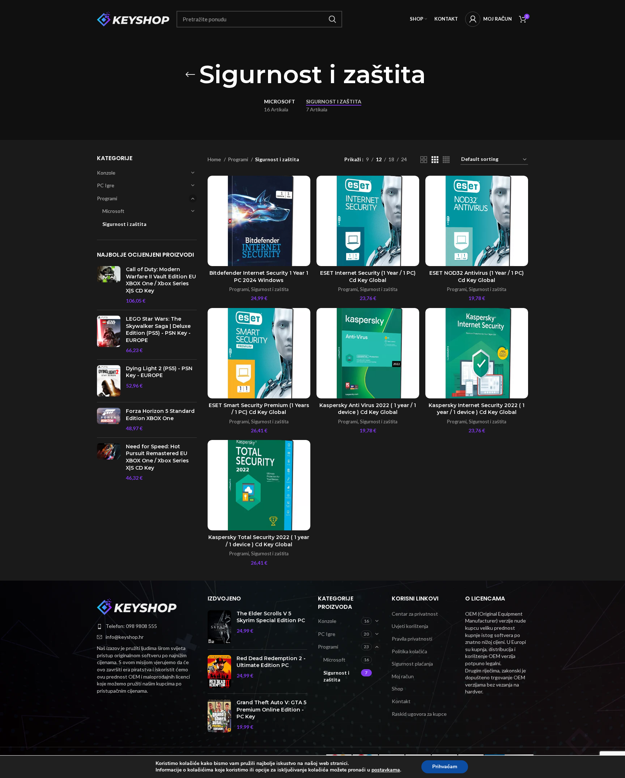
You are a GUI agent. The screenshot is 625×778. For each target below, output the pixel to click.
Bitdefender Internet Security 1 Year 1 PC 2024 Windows (258, 276)
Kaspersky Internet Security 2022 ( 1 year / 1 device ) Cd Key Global (476, 409)
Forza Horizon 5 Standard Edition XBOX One (160, 415)
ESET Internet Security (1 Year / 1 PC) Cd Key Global (368, 276)
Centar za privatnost (415, 614)
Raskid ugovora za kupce (419, 714)
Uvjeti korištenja (410, 626)
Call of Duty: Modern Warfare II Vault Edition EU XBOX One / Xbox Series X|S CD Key (161, 280)
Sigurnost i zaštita (124, 224)
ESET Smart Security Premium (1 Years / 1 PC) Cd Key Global (259, 409)
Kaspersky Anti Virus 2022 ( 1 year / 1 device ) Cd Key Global (367, 409)
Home (215, 159)
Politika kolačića (409, 651)
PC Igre (105, 185)
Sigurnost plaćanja (412, 664)
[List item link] (147, 626)
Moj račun (403, 676)
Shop (397, 688)
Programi (107, 198)
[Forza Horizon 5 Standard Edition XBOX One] (108, 420)
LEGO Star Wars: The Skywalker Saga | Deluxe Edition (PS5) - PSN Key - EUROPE (158, 329)
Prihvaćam (444, 766)
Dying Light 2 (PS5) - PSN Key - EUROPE (159, 372)
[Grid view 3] (434, 159)
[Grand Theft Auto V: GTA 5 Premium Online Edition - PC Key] (219, 715)
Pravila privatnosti (412, 639)
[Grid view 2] (423, 159)
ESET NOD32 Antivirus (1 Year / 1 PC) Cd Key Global (476, 276)
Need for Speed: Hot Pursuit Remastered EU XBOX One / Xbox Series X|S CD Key (157, 457)
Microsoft (113, 211)
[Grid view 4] (446, 159)
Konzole (106, 173)
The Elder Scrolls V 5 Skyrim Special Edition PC (271, 617)
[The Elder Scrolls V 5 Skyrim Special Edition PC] (219, 627)
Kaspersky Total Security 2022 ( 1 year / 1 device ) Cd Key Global (258, 541)
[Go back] (190, 74)
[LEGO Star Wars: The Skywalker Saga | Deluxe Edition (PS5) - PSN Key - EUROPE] (108, 335)
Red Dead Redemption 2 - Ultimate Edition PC (271, 662)
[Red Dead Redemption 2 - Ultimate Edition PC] (219, 671)
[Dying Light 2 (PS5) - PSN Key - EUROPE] (108, 381)
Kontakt (401, 701)
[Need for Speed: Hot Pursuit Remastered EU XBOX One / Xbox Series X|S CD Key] (108, 462)
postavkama (385, 770)
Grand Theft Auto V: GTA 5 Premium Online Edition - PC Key (271, 709)
